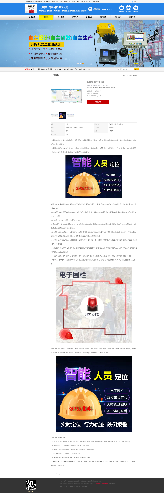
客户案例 (103, 17)
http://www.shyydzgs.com (56, 473)
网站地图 (85, 486)
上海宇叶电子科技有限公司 (101, 484)
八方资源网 (69, 486)
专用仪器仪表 (103, 87)
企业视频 (61, 17)
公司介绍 (75, 17)
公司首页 (32, 17)
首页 (130, 75)
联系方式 (132, 17)
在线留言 (98, 102)
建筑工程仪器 (111, 87)
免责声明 (74, 486)
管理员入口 (80, 486)
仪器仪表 (96, 87)
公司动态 (89, 17)
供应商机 (46, 17)
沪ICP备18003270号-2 (89, 484)
